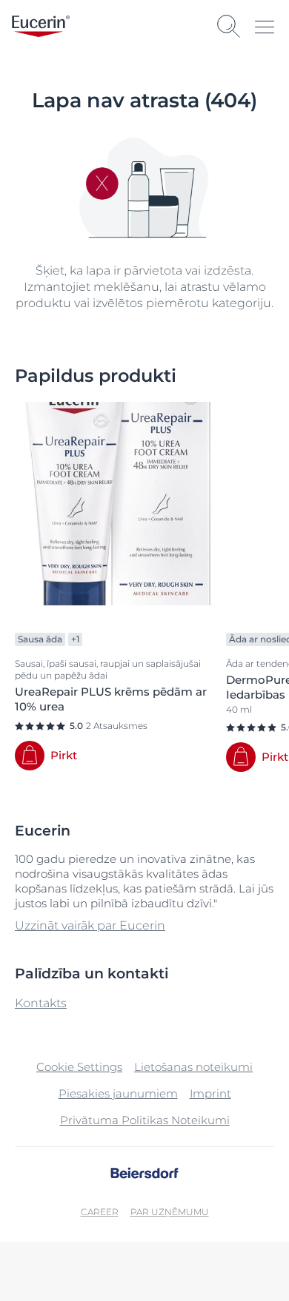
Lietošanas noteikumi (193, 1067)
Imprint (210, 1093)
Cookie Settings (79, 1067)
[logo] (41, 26)
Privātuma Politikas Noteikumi (145, 1120)
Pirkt (63, 755)
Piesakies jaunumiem (118, 1093)
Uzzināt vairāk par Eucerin (90, 925)
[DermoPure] (241, 757)
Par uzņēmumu (169, 1211)
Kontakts (41, 1003)
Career (100, 1211)
